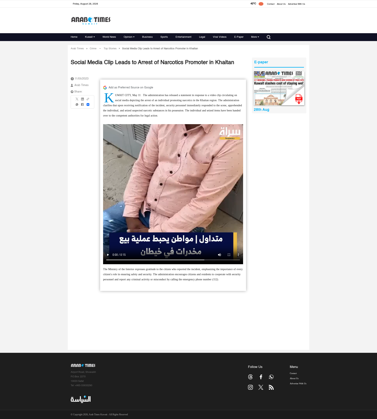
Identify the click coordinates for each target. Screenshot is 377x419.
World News (109, 37)
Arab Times (77, 48)
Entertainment (183, 37)
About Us (281, 4)
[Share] (88, 104)
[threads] (250, 376)
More (254, 37)
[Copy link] (88, 100)
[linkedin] (82, 100)
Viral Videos (220, 37)
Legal (202, 37)
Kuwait (89, 37)
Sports (164, 37)
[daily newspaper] (279, 88)
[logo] (91, 20)
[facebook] (82, 105)
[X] (77, 100)
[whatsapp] (77, 105)
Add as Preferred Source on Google (131, 87)
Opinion (128, 37)
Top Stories (110, 48)
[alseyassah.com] (80, 399)
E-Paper (238, 37)
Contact (271, 4)
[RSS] (271, 387)
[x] (260, 387)
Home (74, 37)
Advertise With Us (296, 4)
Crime (93, 48)
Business (147, 37)
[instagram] (250, 387)
